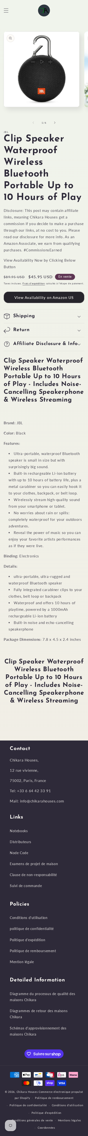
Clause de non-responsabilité (33, 875)
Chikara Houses (27, 1091)
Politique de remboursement (33, 951)
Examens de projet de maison (34, 864)
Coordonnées (46, 1127)
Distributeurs (20, 842)
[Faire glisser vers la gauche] (33, 122)
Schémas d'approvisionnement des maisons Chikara (38, 1031)
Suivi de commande (26, 886)
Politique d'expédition (27, 940)
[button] (6, 10)
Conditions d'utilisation (28, 918)
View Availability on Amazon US (44, 297)
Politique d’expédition (46, 1112)
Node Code (19, 853)
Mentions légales (69, 1120)
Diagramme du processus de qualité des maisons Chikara (42, 997)
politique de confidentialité (32, 929)
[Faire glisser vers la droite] (54, 122)
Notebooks (19, 831)
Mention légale (22, 962)
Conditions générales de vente (32, 1120)
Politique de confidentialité (28, 1105)
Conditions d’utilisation (67, 1105)
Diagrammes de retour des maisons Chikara (38, 1014)
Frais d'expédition (33, 283)
